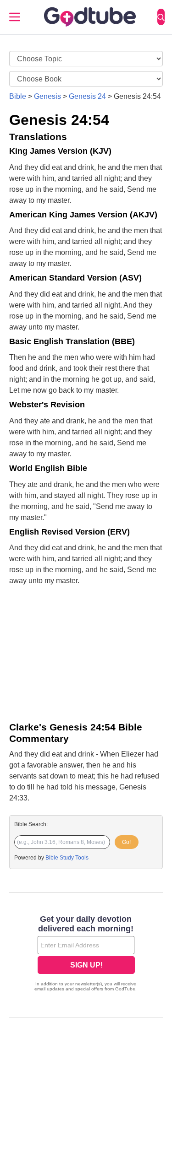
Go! (126, 842)
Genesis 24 (87, 96)
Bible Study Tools (67, 857)
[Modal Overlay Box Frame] (86, 954)
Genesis (47, 96)
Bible (17, 96)
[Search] (161, 17)
